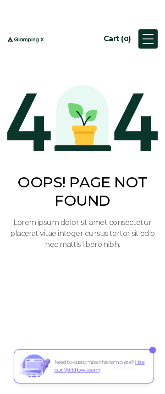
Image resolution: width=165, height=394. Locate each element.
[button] (117, 38)
